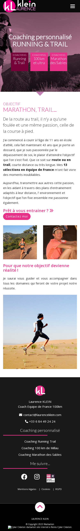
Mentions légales (27, 489)
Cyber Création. (64, 527)
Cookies (45, 489)
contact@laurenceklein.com (42, 415)
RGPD (58, 489)
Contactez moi (17, 216)
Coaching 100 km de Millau (40, 448)
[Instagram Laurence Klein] (37, 477)
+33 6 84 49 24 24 (42, 421)
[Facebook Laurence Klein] (24, 477)
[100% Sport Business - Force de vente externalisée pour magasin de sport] (51, 478)
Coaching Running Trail (40, 441)
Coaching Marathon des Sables (40, 454)
